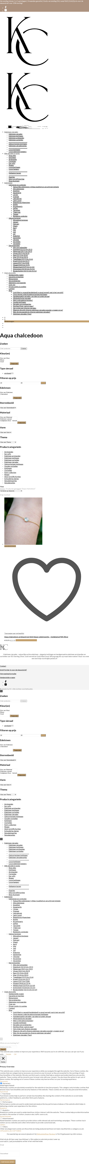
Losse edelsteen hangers (17, 151)
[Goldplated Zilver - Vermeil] (8, 421)
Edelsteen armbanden (16, 138)
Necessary (6, 1083)
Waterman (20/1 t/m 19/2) (22, 251)
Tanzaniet (16, 210)
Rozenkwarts (17, 206)
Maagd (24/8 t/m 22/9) (21, 265)
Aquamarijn (17, 193)
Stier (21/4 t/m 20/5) (20, 257)
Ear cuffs (12, 163)
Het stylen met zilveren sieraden (24, 308)
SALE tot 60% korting (16, 179)
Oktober (16, 240)
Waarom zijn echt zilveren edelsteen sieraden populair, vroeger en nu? (38, 310)
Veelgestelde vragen (16, 275)
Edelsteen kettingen (16, 136)
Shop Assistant (14, 181)
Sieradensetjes (9, 483)
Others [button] (2, 1125)
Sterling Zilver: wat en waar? (23, 306)
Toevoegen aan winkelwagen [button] (26, 640)
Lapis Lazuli (17, 200)
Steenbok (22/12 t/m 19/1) (22, 249)
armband (7, 373)
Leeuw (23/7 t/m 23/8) (21, 263)
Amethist (16, 191)
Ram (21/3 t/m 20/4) (20, 255)
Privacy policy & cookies (17, 286)
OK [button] (15, 1054)
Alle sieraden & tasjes (12, 153)
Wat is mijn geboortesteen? (23, 300)
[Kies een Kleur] (5, 358)
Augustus (16, 236)
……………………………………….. (18, 142)
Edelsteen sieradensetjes (18, 146)
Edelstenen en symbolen (17, 185)
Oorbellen (12, 161)
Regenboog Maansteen (21, 202)
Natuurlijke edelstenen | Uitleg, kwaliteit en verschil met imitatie (36, 187)
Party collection (10, 472)
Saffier (15, 208)
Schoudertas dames (11, 479)
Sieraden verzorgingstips (22, 304)
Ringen (11, 165)
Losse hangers (14, 169)
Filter (43, 383)
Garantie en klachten (16, 277)
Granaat (16, 196)
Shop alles (12, 155)
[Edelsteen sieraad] (8, 419)
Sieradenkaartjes (10, 481)
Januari (15, 222)
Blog (10, 290)
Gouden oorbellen (11, 466)
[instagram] (5, 11)
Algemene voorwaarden (17, 283)
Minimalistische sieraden (22, 298)
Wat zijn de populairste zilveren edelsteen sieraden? (31, 312)
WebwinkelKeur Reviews (46, 1134)
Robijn (15, 204)
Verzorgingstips (14, 281)
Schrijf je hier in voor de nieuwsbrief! (13, 670)
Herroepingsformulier (8, 674)
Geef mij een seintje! (7, 1162)
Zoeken (23, 348)
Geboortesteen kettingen (18, 144)
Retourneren (13, 279)
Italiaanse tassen (15, 173)
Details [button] (8, 1054)
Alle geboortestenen (20, 220)
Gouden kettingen (19, 302)
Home (2, 489)
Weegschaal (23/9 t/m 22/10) (23, 267)
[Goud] (5, 362)
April (14, 228)
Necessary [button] (4, 1081)
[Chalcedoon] (6, 394)
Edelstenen (8, 183)
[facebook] (5, 8)
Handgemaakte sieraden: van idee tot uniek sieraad (31, 296)
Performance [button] (5, 1100)
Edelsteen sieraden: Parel (22, 314)
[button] (4, 317)
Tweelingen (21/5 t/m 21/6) (23, 259)
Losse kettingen (14, 150)
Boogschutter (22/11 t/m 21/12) (25, 271)
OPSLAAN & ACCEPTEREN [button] (10, 1131)
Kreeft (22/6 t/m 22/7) (21, 261)
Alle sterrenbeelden (20, 247)
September (17, 238)
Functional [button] (4, 1092)
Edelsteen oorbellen (16, 140)
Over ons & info (10, 273)
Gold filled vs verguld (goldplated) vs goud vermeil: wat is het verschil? (38, 292)
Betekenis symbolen (20, 216)
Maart (15, 226)
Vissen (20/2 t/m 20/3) (21, 253)
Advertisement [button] (5, 1116)
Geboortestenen (15, 218)
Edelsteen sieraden (11, 132)
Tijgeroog (16, 212)
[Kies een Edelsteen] (6, 392)
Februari (16, 224)
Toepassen (14, 363)
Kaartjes (12, 177)
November (17, 241)
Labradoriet (17, 198)
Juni (14, 232)
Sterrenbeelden (14, 245)
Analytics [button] (3, 1108)
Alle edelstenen (18, 189)
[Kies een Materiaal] (8, 417)
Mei (14, 230)
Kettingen (12, 157)
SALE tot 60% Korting (12, 477)
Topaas (15, 214)
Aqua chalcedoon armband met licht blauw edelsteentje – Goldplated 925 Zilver (36, 637)
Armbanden (13, 159)
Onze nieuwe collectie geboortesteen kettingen (30, 294)
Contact (12, 288)
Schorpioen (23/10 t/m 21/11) (24, 269)
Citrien (15, 195)
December (16, 243)
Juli (14, 234)
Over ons (12, 285)
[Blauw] (5, 360)
